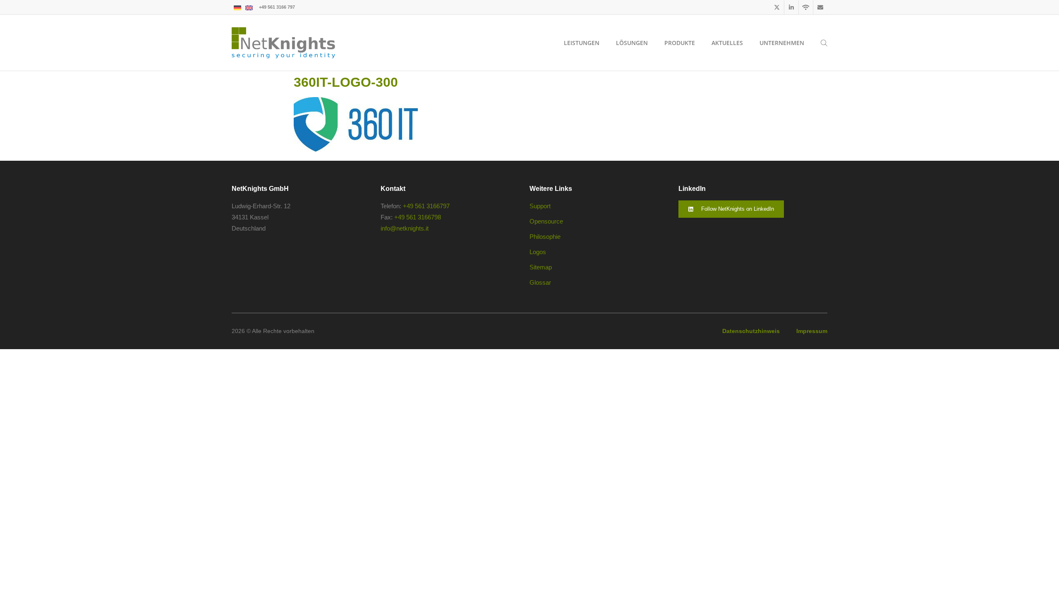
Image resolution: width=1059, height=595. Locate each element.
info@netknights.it (405, 228)
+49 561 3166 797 (277, 7)
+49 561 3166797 (426, 205)
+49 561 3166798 (417, 217)
